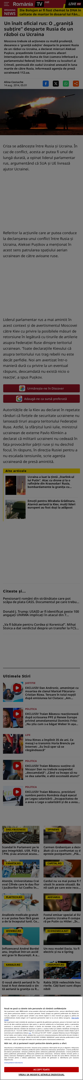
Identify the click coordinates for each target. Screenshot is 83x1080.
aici (30, 1033)
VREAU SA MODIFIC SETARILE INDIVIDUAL (41, 1074)
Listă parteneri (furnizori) (13, 1063)
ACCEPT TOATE (41, 1069)
